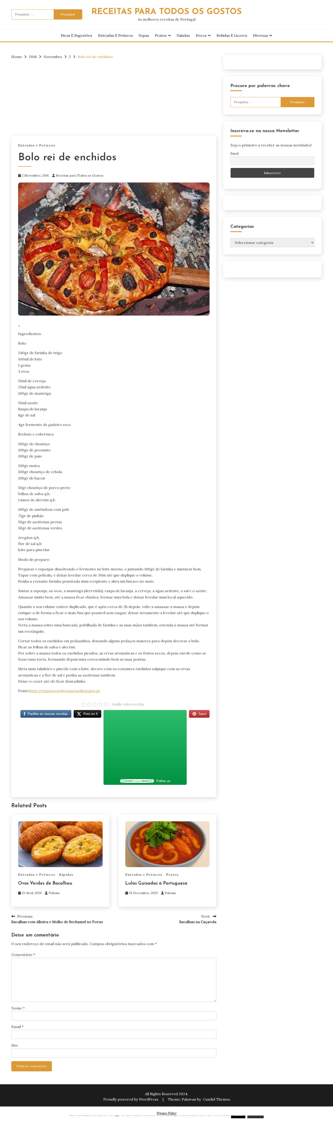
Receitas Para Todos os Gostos (167, 12)
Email (17, 1026)
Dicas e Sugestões (76, 35)
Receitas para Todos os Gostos (79, 175)
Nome (18, 1008)
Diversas (260, 35)
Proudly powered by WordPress (131, 1099)
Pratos (161, 35)
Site (14, 1045)
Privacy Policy (166, 1113)
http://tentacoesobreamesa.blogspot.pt (64, 690)
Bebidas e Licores (232, 35)
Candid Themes (216, 1099)
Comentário (23, 954)
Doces (201, 35)
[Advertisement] (113, 97)
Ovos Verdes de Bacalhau (45, 883)
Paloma (54, 893)
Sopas (144, 35)
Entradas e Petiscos (115, 35)
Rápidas (66, 875)
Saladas (183, 35)
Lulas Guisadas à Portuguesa (156, 883)
